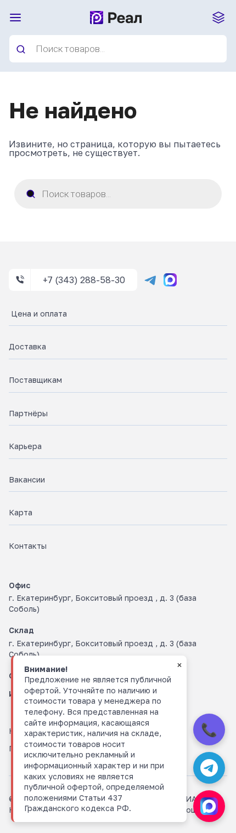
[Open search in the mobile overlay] (118, 49)
